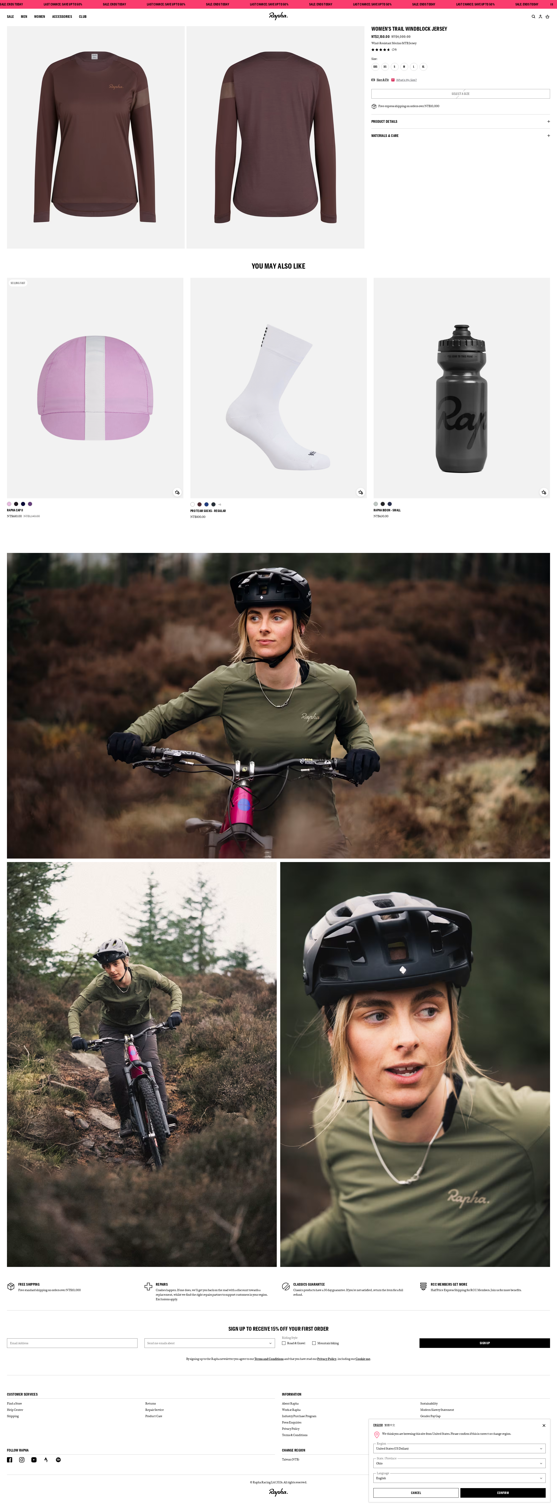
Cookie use (363, 1359)
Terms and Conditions (269, 1359)
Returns (150, 1403)
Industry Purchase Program (299, 1416)
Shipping (13, 1416)
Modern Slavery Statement (437, 1409)
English (378, 1425)
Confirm (503, 1493)
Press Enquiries (291, 1422)
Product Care (153, 1416)
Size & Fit (383, 79)
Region (381, 1443)
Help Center (15, 1409)
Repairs (162, 1284)
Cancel (416, 1493)
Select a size (461, 94)
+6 (219, 504)
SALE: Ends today (114, 4)
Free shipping (29, 1284)
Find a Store (14, 1403)
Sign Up (485, 1343)
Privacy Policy (326, 1359)
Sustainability (429, 1403)
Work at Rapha (291, 1409)
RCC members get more (449, 1284)
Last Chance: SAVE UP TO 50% (63, 4)
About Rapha (290, 1403)
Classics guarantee (309, 1284)
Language (383, 1473)
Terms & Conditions (294, 1435)
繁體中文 (389, 1425)
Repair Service (154, 1409)
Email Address (19, 1343)
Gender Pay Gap (430, 1416)
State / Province (387, 1458)
